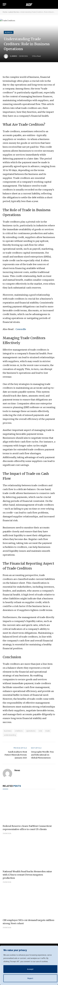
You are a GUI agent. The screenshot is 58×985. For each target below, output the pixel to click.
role (40, 731)
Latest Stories (13, 12)
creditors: (19, 731)
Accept (30, 969)
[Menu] (4, 4)
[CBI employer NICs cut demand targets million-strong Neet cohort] (29, 901)
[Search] (54, 4)
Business (8, 32)
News (14, 56)
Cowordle (21, 329)
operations (30, 731)
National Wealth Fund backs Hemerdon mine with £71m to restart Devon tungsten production (27, 874)
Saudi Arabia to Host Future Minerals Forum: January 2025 (16, 755)
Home (5, 12)
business (7, 731)
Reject (30, 978)
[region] (29, 965)
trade (47, 731)
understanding (10, 735)
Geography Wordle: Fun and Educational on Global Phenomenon (42, 755)
